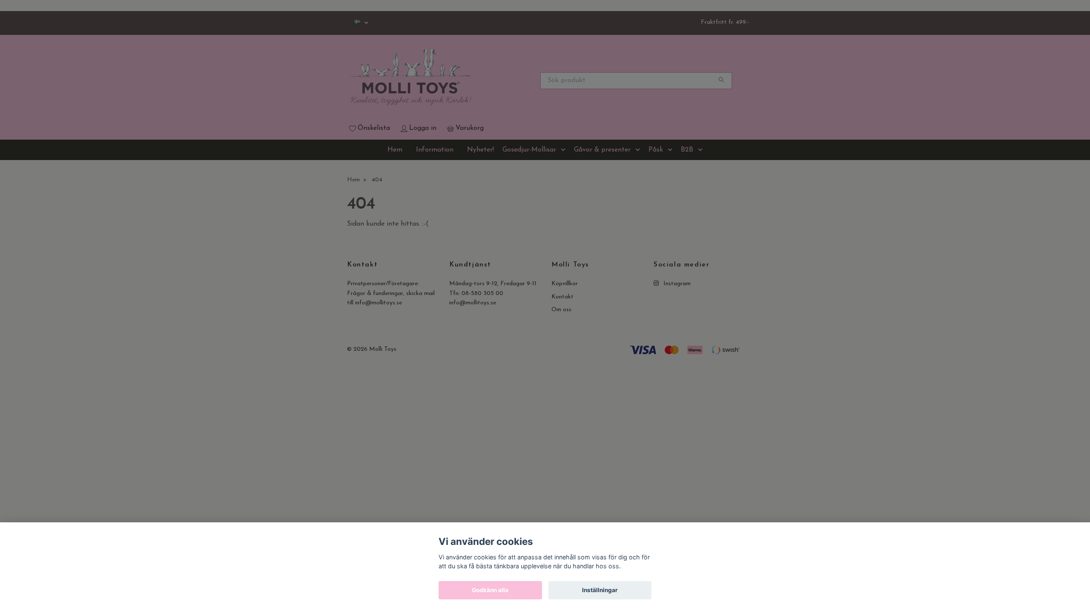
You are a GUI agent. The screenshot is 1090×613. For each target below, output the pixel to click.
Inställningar (600, 590)
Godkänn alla (490, 590)
